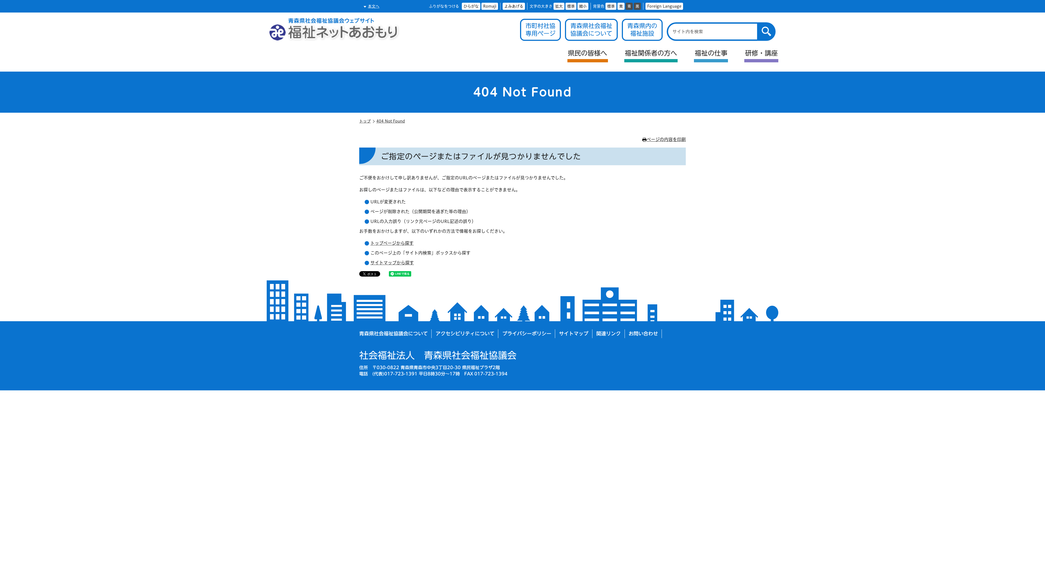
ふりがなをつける (444, 6)
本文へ (373, 6)
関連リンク (608, 333)
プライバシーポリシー (526, 333)
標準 (571, 6)
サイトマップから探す (392, 263)
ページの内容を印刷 (666, 139)
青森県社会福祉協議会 (438, 355)
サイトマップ (573, 333)
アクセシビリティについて (465, 333)
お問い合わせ (643, 333)
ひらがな (471, 6)
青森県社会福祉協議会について (393, 333)
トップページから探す (392, 243)
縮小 (583, 6)
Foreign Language (664, 6)
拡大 (559, 6)
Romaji (489, 6)
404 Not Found (390, 121)
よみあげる (513, 6)
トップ (365, 121)
